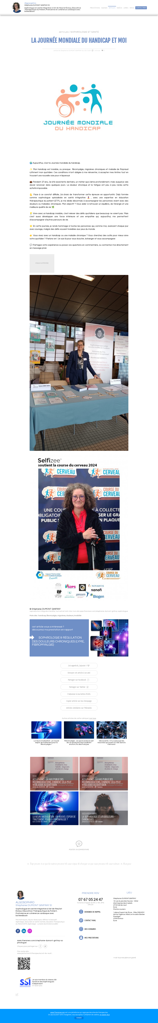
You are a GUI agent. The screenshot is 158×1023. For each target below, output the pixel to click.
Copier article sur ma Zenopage (79, 701)
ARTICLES (64, 32)
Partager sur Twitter (77, 687)
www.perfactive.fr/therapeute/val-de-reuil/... (35, 953)
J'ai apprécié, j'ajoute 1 (77, 665)
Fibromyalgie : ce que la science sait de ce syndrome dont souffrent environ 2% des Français (79, 742)
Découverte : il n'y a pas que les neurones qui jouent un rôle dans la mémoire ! (112, 742)
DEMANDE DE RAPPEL (92, 912)
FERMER (79, 1018)
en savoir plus (105, 1015)
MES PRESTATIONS (91, 938)
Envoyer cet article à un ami (79, 673)
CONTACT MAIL (90, 920)
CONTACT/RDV (141, 8)
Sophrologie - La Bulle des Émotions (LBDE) (43, 924)
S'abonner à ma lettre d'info (78, 694)
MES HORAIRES (90, 929)
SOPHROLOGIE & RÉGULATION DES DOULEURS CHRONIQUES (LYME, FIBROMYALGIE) (58, 641)
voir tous (92, 718)
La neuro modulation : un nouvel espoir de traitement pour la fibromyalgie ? (46, 742)
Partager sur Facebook (77, 680)
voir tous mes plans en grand (124, 958)
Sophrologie (20, 922)
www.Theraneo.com (57, 1012)
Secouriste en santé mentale (35, 922)
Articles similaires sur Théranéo (79, 708)
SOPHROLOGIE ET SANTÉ (85, 32)
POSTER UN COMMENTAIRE (79, 849)
